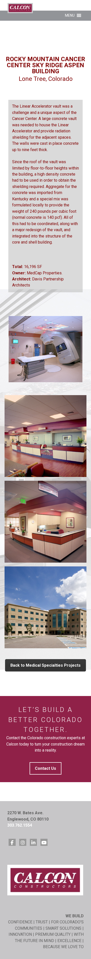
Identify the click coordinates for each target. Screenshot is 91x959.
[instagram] (22, 842)
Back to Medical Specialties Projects (45, 665)
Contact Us (45, 768)
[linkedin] (33, 842)
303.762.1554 (19, 825)
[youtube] (44, 842)
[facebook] (12, 842)
